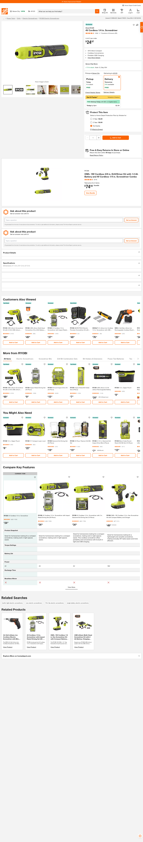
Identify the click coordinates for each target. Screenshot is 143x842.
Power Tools (11, 18)
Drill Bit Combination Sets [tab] (67, 359)
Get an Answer (131, 220)
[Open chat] (141, 27)
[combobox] (66, 11)
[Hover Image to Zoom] (42, 52)
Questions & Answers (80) (109, 33)
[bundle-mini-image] (43, 182)
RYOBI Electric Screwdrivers (49, 18)
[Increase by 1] (99, 138)
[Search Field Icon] (97, 11)
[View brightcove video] (64, 89)
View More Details (94, 58)
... (4, 18)
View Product (7, 647)
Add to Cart (116, 138)
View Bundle (90, 193)
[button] (71, 252)
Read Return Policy (96, 155)
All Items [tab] (7, 359)
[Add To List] (133, 25)
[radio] (91, 119)
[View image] (8, 89)
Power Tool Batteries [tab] (116, 359)
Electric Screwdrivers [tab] (24, 359)
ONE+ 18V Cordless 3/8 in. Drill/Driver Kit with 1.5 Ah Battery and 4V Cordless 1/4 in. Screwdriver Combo (111, 175)
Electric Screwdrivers (30, 18)
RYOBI (86, 171)
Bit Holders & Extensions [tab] (92, 359)
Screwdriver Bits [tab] (45, 359)
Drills (19, 18)
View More (71, 587)
